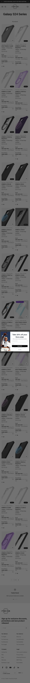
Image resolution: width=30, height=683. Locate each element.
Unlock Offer (19, 346)
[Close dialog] (28, 332)
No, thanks (19, 349)
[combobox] (20, 341)
